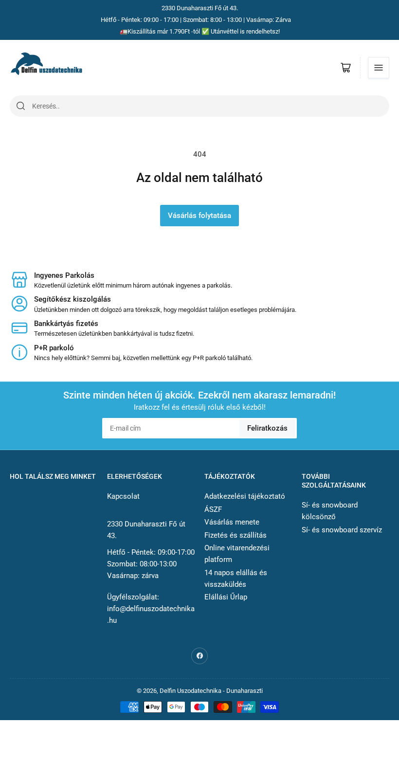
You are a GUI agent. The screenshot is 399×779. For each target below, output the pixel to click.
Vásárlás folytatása (199, 215)
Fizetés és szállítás (235, 535)
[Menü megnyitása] (378, 67)
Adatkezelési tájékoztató (244, 496)
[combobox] (210, 106)
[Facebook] (199, 656)
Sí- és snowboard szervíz (342, 529)
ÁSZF (213, 509)
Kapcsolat (123, 496)
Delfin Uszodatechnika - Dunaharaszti (211, 690)
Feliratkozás (267, 428)
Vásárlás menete (231, 522)
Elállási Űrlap (225, 597)
